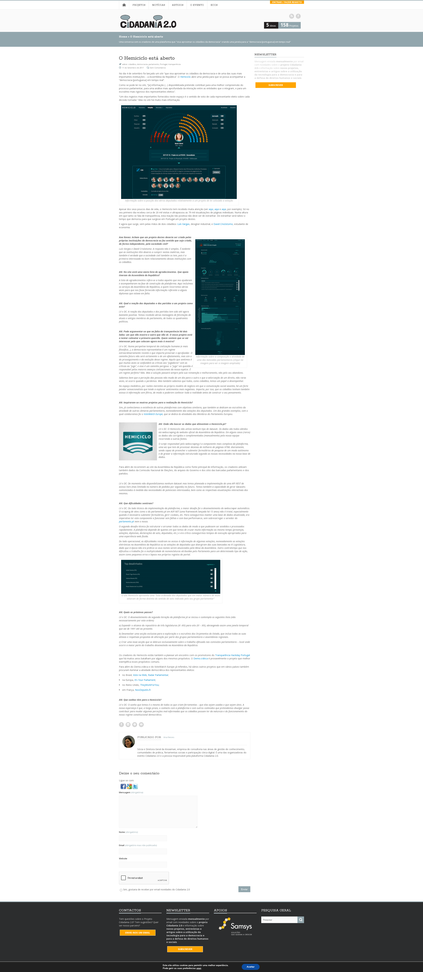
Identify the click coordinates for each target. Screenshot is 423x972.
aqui (211, 209)
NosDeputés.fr (143, 689)
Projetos (139, 5)
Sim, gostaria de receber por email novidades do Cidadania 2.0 (156, 889)
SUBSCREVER (276, 85)
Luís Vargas (183, 224)
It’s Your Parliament (145, 679)
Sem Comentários (158, 67)
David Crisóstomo (223, 224)
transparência (174, 64)
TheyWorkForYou (149, 684)
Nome (128, 832)
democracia (142, 64)
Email (138, 845)
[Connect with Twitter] (135, 786)
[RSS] (291, 16)
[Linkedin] (128, 724)
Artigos (177, 5)
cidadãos (132, 64)
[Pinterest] (134, 724)
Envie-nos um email (137, 932)
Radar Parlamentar (158, 675)
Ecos (214, 5)
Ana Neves (168, 737)
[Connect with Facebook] (124, 786)
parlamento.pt (126, 521)
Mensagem (131, 792)
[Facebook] (298, 16)
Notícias (158, 5)
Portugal (163, 64)
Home (124, 4)
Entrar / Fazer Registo (287, 2)
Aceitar (251, 966)
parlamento (154, 64)
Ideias (271, 25)
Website (123, 858)
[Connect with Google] (130, 786)
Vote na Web (140, 675)
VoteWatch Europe (153, 414)
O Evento (197, 5)
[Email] (141, 724)
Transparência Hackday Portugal (232, 655)
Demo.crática (200, 658)
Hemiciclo (185, 76)
